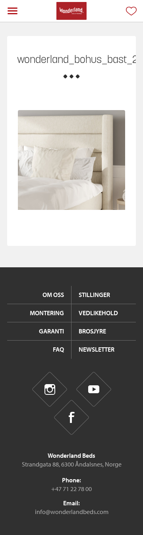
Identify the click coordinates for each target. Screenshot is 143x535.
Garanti (51, 331)
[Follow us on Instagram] (49, 389)
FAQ (58, 349)
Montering (47, 313)
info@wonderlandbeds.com (71, 512)
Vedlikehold (98, 313)
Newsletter (96, 349)
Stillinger (94, 295)
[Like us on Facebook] (72, 418)
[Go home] (71, 11)
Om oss (53, 295)
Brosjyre (92, 331)
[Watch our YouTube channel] (93, 389)
